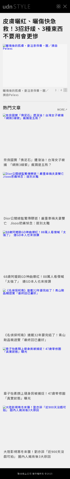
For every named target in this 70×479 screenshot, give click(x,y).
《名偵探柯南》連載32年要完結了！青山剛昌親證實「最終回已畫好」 (35, 337)
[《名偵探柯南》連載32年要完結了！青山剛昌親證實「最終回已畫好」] (35, 310)
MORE (61, 109)
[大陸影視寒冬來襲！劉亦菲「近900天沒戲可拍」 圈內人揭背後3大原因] (35, 427)
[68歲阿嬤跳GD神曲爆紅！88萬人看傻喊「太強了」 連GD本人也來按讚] (35, 252)
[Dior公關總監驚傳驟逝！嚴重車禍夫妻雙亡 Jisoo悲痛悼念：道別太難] (35, 193)
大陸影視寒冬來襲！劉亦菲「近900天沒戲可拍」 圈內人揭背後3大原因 (34, 454)
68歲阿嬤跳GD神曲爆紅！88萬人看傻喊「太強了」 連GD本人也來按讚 (34, 279)
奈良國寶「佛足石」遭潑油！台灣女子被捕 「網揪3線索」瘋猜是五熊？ (34, 162)
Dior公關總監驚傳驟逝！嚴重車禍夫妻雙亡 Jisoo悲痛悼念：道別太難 (34, 220)
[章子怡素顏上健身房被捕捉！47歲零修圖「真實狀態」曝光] (35, 368)
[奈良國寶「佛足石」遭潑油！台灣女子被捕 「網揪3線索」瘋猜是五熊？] (35, 135)
